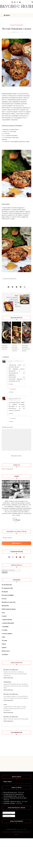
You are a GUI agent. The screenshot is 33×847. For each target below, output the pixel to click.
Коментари (8, 816)
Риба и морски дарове (9, 609)
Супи (3, 637)
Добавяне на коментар (7, 427)
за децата (5, 654)
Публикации (8, 813)
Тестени (4, 640)
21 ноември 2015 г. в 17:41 (16, 399)
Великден (5, 591)
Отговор (11, 384)
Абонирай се (16, 543)
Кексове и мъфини (7, 595)
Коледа (4, 598)
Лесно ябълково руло (10, 792)
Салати (4, 616)
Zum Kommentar (8, 678)
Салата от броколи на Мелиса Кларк (14, 798)
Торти (4, 644)
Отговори (13, 389)
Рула (3, 612)
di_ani (10, 361)
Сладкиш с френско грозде (12, 801)
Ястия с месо (6, 651)
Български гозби (7, 588)
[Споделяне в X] (12, 287)
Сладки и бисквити (16, 25)
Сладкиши (5, 626)
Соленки (4, 630)
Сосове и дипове (7, 633)
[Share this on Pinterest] (16, 287)
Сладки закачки (7, 619)
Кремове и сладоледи (8, 602)
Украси (4, 647)
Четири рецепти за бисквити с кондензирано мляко (13, 795)
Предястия (5, 605)
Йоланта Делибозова (15, 398)
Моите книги (7, 781)
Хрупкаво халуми (9, 803)
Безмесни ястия (7, 584)
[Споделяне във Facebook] (8, 287)
